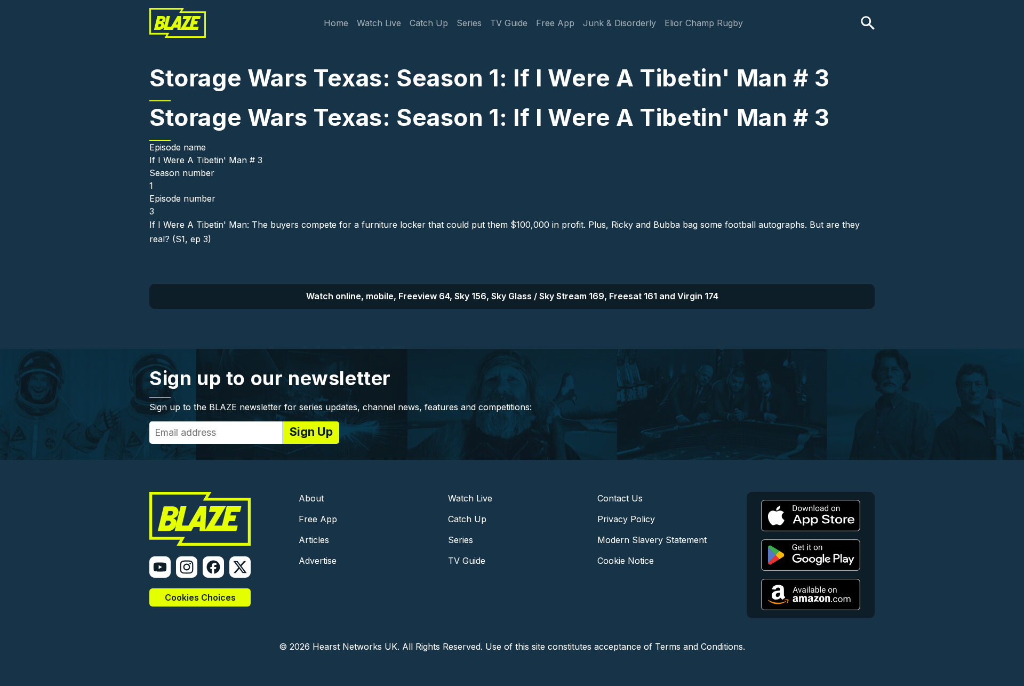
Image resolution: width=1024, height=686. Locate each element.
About (311, 498)
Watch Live (379, 23)
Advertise (318, 560)
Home (336, 23)
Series (469, 23)
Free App (555, 23)
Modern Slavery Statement (652, 540)
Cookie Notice (625, 560)
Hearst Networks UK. (356, 646)
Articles (314, 540)
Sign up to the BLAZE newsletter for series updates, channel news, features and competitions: (340, 407)
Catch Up (429, 23)
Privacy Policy (626, 519)
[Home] (177, 15)
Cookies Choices (200, 597)
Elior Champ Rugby (704, 23)
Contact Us (620, 498)
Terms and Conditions (699, 646)
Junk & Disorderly (619, 23)
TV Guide (508, 23)
